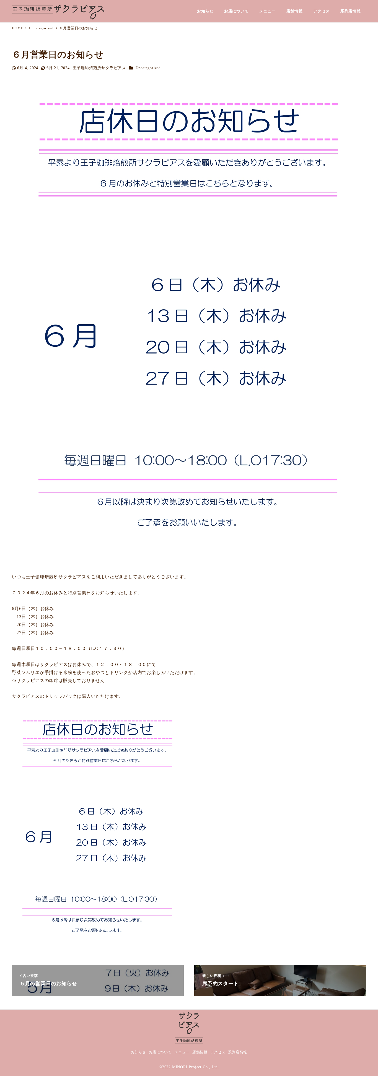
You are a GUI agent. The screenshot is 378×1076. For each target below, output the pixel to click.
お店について (160, 1052)
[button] (189, 1027)
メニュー (182, 1052)
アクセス (218, 1052)
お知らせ (138, 1052)
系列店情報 (237, 1052)
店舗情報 (200, 1052)
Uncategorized (148, 68)
